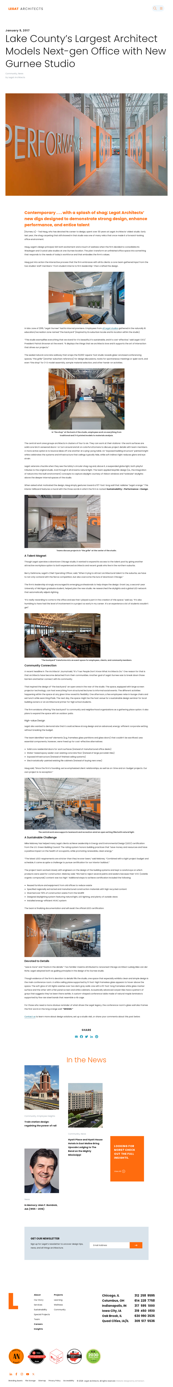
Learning (58, 1299)
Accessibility (68, 1380)
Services (38, 1304)
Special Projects (42, 1314)
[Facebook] (81, 1037)
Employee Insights (46, 1116)
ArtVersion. (140, 1381)
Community (11, 73)
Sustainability (40, 1309)
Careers (38, 1324)
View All (117, 1171)
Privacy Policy (55, 1380)
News (20, 73)
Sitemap (42, 1380)
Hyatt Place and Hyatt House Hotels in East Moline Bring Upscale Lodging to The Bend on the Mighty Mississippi (85, 1147)
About (37, 1294)
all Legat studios (110, 328)
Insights (38, 1328)
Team (37, 1319)
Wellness (58, 1304)
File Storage (30, 1380)
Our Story (38, 1299)
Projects (58, 1294)
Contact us (29, 1016)
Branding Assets (16, 1380)
